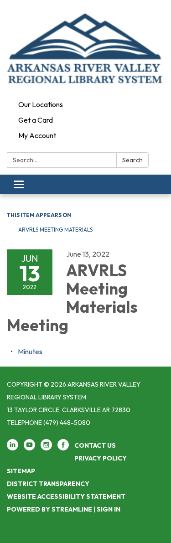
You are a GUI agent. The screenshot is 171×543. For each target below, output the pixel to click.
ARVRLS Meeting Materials (55, 229)
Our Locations (40, 104)
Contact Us (95, 445)
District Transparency (48, 484)
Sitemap (21, 471)
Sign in (108, 509)
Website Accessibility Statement (66, 496)
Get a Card (35, 119)
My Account (37, 135)
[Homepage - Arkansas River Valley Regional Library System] (85, 48)
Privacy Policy (100, 458)
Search (132, 160)
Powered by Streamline (49, 509)
